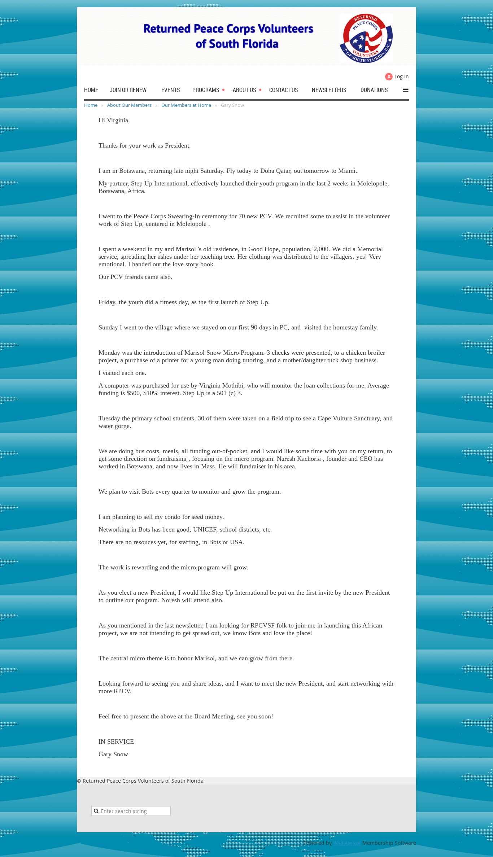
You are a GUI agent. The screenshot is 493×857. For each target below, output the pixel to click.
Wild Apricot (347, 842)
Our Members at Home (186, 105)
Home (90, 105)
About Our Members (129, 105)
